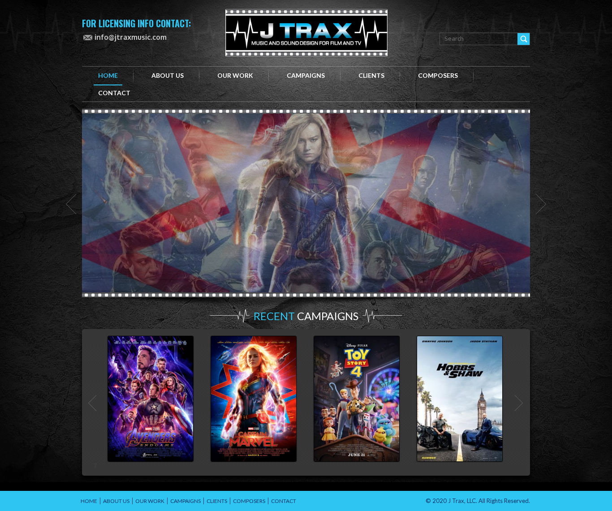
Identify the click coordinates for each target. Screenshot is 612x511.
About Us (116, 501)
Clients (371, 75)
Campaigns (306, 75)
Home (108, 75)
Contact (283, 501)
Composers (438, 75)
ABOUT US (167, 75)
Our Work (235, 75)
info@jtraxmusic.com (131, 37)
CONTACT (114, 93)
